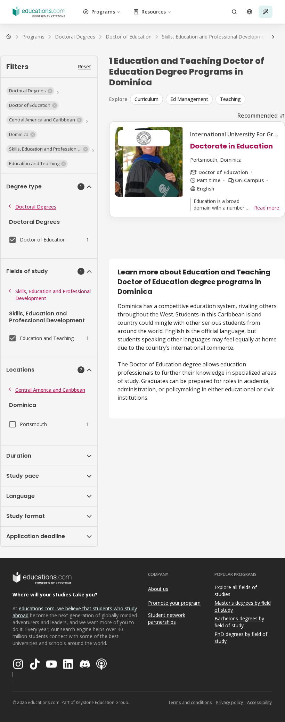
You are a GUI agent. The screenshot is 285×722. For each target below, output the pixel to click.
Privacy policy (229, 702)
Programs (103, 11)
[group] (207, 99)
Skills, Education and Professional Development (53, 294)
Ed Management (189, 99)
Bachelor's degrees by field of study (239, 622)
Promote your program (174, 603)
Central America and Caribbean (50, 390)
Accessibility (259, 702)
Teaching (230, 99)
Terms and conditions (190, 702)
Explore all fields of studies (235, 591)
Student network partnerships (166, 618)
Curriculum (146, 99)
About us (158, 589)
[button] (30, 91)
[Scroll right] (273, 37)
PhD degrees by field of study (240, 637)
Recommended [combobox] (257, 115)
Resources (153, 11)
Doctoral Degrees (35, 206)
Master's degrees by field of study (242, 606)
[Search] (234, 12)
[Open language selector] (249, 12)
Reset (84, 66)
